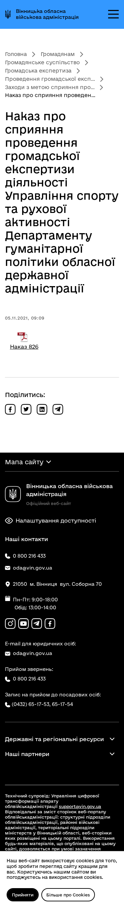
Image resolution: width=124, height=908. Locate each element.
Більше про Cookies (68, 894)
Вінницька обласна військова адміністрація (47, 14)
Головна (16, 54)
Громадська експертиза (38, 71)
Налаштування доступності (56, 520)
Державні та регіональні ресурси (54, 739)
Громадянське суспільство (42, 62)
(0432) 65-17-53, (31, 704)
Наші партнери (27, 754)
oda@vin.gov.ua (32, 653)
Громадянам (58, 54)
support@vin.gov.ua (80, 806)
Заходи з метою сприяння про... (50, 87)
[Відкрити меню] (113, 14)
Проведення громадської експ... (50, 79)
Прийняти (22, 894)
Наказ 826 (24, 346)
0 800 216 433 (29, 678)
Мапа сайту (24, 462)
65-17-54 (62, 704)
